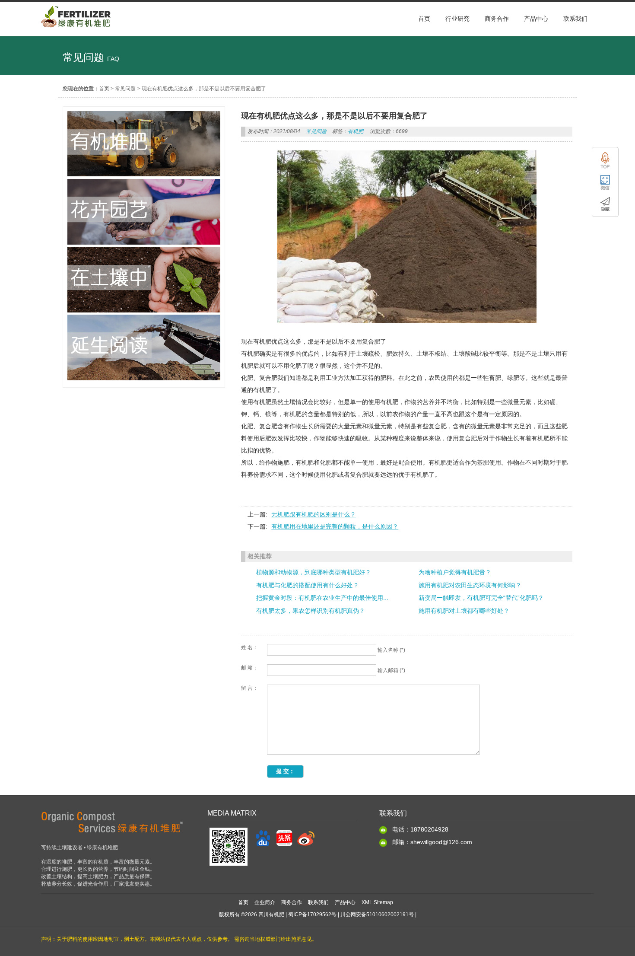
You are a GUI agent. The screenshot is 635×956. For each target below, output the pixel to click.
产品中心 (345, 902)
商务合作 (291, 902)
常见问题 (125, 89)
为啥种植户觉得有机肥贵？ (455, 572)
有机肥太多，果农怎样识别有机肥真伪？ (310, 610)
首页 (104, 89)
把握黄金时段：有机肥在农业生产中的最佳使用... (322, 597)
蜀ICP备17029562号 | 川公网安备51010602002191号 (351, 914)
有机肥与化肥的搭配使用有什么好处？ (307, 585)
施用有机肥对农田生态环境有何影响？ (470, 585)
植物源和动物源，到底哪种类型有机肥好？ (313, 572)
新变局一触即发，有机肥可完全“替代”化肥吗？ (481, 597)
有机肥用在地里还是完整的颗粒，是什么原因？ (334, 526)
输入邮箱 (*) (391, 670)
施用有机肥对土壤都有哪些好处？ (464, 610)
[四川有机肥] (76, 31)
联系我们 (318, 902)
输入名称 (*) (391, 650)
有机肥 (355, 131)
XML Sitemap (377, 902)
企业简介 (264, 902)
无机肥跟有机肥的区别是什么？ (313, 514)
